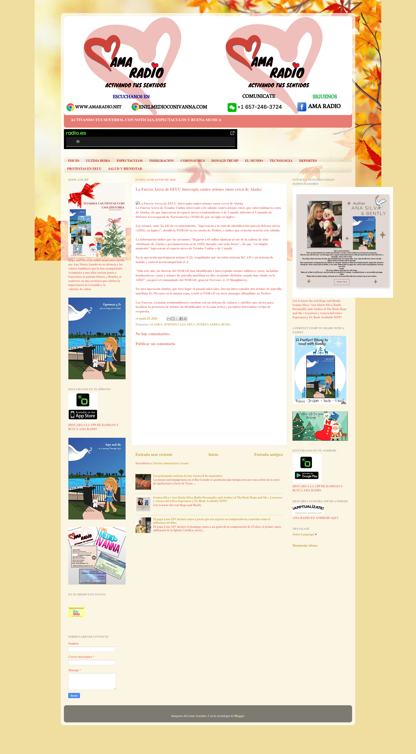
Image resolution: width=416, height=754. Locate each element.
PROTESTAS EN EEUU (84, 168)
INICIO (73, 160)
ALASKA (156, 324)
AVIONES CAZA (175, 324)
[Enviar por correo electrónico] (169, 319)
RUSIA (226, 324)
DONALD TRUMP (224, 160)
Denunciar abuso (304, 545)
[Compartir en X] (177, 319)
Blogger (239, 716)
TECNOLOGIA (281, 160)
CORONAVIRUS (192, 160)
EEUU (191, 324)
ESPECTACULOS (130, 160)
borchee (201, 716)
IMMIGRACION (161, 160)
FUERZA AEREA (208, 324)
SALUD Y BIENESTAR (125, 168)
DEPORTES (308, 160)
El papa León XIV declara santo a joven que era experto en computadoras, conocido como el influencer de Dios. (211, 521)
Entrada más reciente (153, 454)
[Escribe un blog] (173, 319)
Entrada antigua (268, 454)
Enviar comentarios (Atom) (171, 463)
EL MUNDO (254, 160)
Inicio (213, 454)
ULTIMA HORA (98, 160)
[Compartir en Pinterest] (185, 319)
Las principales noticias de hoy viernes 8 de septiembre (188, 476)
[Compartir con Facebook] (181, 319)
